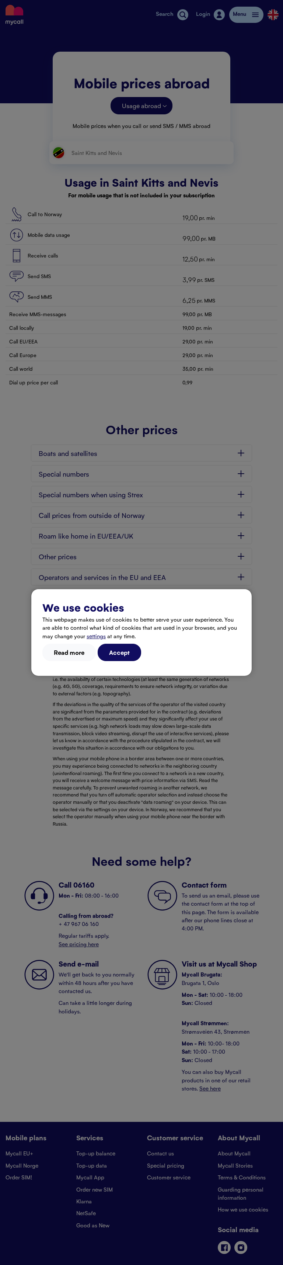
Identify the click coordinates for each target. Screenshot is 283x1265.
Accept (119, 652)
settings (96, 635)
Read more (69, 652)
